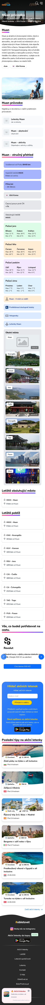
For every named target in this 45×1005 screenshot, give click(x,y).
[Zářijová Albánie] (22, 777)
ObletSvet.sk (22, 979)
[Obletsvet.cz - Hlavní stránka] (6, 3)
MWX (20, 173)
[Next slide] (41, 657)
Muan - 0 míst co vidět (18, 299)
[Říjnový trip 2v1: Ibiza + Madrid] (22, 804)
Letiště (22, 954)
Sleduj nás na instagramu (24, 929)
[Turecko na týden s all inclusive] (22, 888)
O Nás (22, 974)
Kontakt (22, 970)
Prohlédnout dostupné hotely (21, 307)
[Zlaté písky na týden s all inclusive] (22, 751)
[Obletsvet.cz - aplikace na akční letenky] (22, 729)
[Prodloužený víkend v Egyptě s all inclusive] (22, 858)
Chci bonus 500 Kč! (22, 666)
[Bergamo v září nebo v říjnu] (22, 831)
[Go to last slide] (3, 657)
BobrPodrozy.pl (22, 984)
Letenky (22, 965)
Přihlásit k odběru (22, 702)
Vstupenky (13, 315)
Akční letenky (22, 949)
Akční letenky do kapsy (22, 935)
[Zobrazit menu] (41, 3)
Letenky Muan (15, 324)
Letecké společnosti (23, 959)
